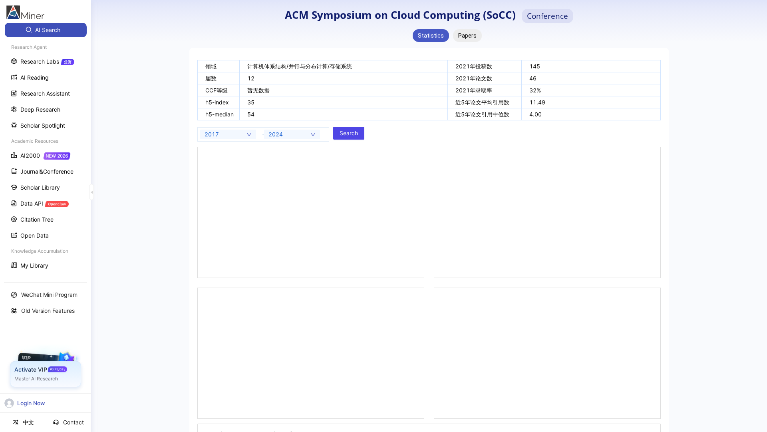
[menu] (45, 148)
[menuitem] (46, 30)
